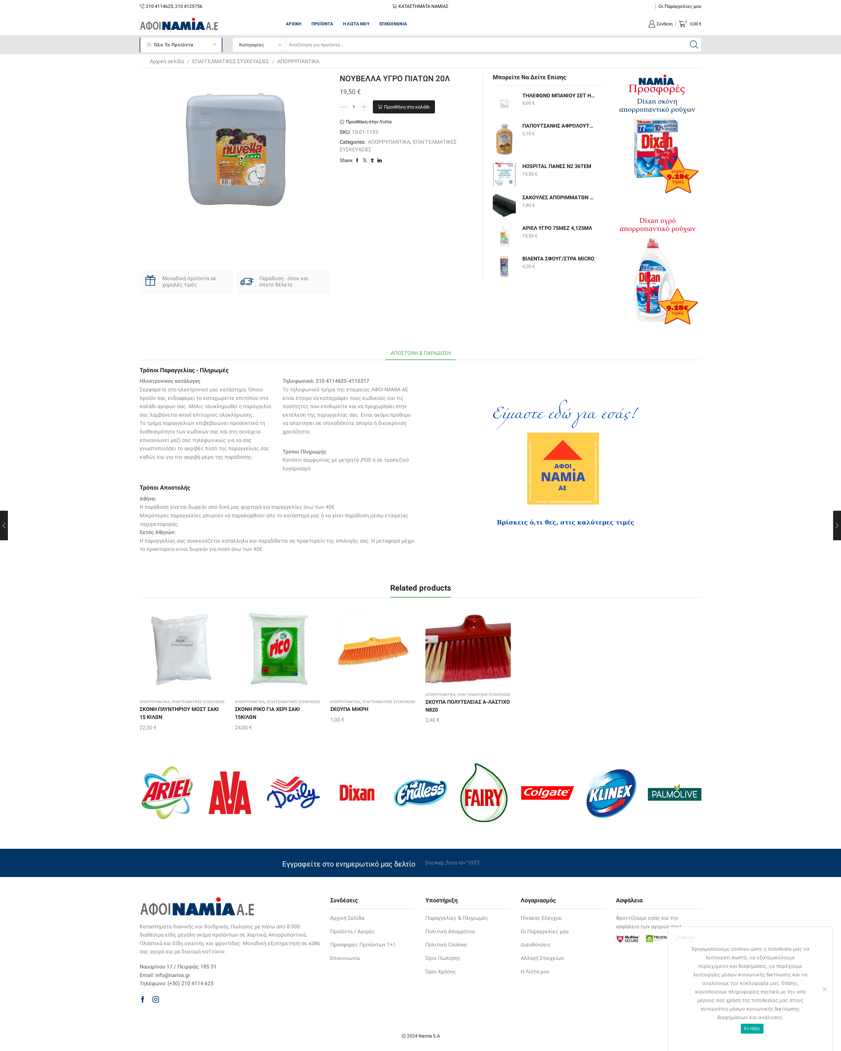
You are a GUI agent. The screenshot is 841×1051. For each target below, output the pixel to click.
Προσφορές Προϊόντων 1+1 (363, 944)
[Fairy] (484, 792)
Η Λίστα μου (356, 23)
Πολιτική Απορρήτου (450, 931)
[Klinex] (611, 792)
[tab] (421, 353)
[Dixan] (357, 792)
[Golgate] (547, 792)
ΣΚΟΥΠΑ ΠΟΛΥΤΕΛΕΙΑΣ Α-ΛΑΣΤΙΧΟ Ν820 (467, 706)
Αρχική (294, 23)
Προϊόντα (322, 23)
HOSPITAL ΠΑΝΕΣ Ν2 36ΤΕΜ (556, 166)
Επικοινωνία (393, 23)
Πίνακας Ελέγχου (541, 918)
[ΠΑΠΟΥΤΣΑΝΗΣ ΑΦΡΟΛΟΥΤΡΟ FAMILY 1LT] (504, 138)
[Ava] (230, 792)
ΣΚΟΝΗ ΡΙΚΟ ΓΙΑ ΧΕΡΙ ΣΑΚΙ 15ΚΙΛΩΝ (267, 713)
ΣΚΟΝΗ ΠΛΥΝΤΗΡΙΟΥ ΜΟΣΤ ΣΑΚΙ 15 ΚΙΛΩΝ (179, 713)
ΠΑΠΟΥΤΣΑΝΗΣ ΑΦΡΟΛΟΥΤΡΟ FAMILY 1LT (559, 126)
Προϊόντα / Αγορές (352, 931)
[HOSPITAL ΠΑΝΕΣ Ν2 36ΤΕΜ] (504, 174)
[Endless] (420, 792)
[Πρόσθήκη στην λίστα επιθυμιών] (171, 652)
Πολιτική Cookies (445, 944)
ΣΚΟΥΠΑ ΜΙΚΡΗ (349, 709)
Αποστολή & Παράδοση (421, 353)
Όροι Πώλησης (443, 958)
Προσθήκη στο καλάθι (407, 107)
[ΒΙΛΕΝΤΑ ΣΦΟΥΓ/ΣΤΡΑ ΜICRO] (504, 266)
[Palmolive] (674, 792)
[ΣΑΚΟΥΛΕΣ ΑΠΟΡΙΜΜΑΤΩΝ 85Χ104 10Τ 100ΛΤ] (504, 205)
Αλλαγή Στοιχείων (542, 958)
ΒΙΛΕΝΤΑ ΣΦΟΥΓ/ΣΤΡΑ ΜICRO (558, 259)
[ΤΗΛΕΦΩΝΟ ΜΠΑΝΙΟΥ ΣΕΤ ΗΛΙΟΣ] (504, 103)
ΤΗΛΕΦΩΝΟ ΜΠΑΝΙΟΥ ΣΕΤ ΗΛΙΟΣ (559, 95)
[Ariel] (166, 792)
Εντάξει (752, 1028)
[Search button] (694, 45)
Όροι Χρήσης (440, 971)
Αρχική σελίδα (167, 61)
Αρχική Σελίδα (347, 918)
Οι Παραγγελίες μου (680, 6)
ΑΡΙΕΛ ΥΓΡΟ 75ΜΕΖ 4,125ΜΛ (557, 228)
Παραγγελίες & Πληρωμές (456, 918)
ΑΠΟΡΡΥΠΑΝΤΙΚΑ (298, 61)
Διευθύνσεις (536, 944)
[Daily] (293, 792)
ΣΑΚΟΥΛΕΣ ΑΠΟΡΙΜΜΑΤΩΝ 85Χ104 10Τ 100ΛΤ (559, 197)
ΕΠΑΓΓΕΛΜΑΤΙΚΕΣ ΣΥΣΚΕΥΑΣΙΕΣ (230, 61)
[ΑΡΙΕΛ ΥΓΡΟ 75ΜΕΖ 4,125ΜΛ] (504, 236)
